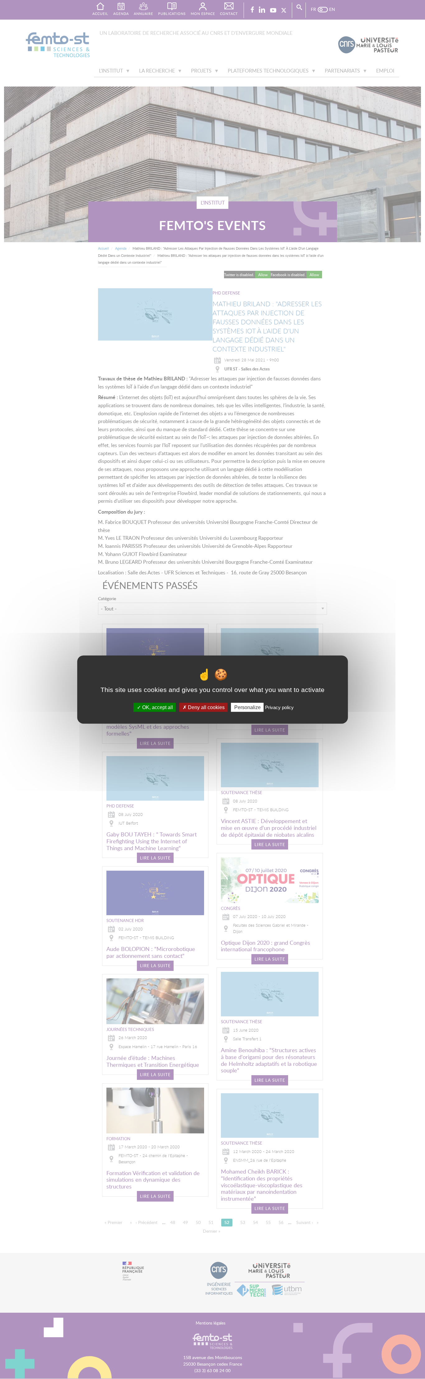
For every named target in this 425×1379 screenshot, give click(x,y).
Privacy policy (279, 707)
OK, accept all (157, 707)
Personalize (247, 707)
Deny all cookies (206, 707)
